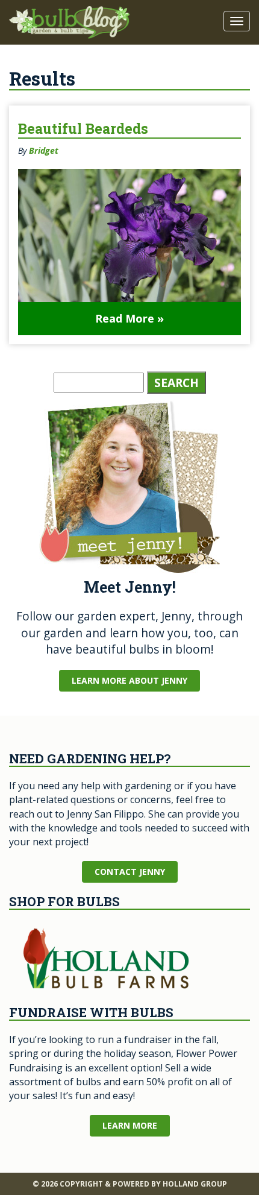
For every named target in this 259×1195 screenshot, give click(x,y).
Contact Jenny (130, 871)
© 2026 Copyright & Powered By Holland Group (130, 1184)
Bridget (43, 150)
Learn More (129, 1125)
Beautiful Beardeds (83, 128)
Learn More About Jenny (129, 680)
